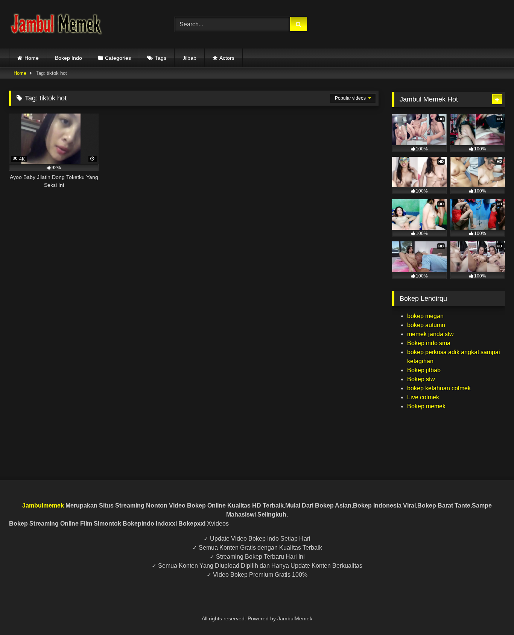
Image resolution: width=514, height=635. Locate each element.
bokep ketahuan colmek (439, 388)
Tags (160, 58)
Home (31, 58)
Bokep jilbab (424, 370)
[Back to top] (490, 612)
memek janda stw (430, 334)
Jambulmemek (43, 505)
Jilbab (189, 58)
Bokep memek (426, 406)
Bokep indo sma (428, 343)
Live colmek (423, 397)
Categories (118, 58)
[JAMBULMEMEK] (56, 24)
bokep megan (425, 316)
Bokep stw (421, 379)
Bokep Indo (68, 58)
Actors (226, 58)
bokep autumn (426, 325)
